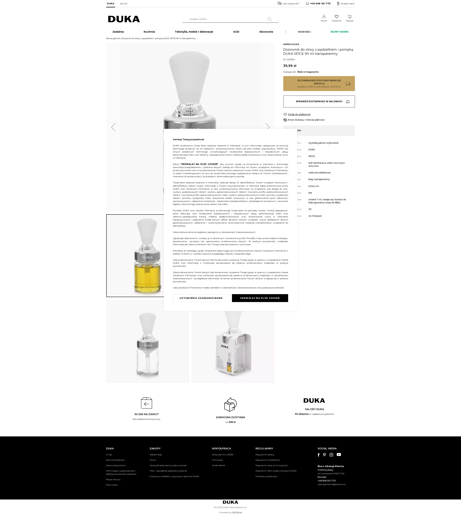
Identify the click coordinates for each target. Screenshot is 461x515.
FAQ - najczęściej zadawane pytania (168, 470)
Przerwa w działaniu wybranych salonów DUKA (174, 476)
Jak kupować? (291, 3)
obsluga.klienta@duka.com (332, 484)
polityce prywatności (265, 241)
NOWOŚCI (304, 31)
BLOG (123, 3)
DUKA (110, 3)
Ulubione (336, 20)
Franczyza (217, 460)
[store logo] (124, 19)
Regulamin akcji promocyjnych (272, 465)
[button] (113, 127)
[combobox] (231, 19)
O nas (109, 454)
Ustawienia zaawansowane (201, 298)
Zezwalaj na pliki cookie (260, 298)
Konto (324, 20)
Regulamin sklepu (265, 454)
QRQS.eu (237, 512)
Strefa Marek (218, 465)
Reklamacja (156, 454)
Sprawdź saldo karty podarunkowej (168, 465)
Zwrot (153, 460)
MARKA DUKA (291, 44)
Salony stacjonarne (116, 465)
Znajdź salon (348, 3)
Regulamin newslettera (268, 460)
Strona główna (113, 38)
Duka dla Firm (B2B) (222, 454)
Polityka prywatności (266, 476)
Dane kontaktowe (115, 460)
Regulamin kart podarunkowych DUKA (276, 470)
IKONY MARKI (339, 31)
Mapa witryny (113, 479)
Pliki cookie (112, 484)
